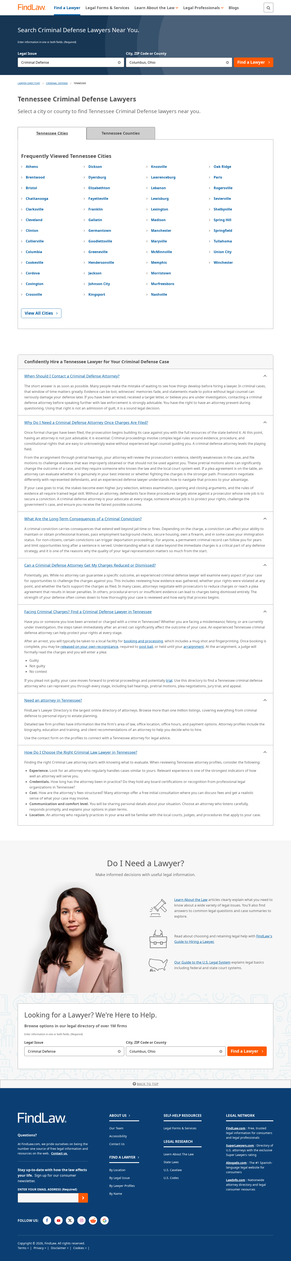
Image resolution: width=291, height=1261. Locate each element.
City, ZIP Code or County (146, 53)
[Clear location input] (227, 62)
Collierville (35, 241)
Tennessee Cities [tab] (52, 133)
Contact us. (59, 1153)
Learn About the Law (190, 899)
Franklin (95, 209)
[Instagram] (81, 1220)
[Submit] (83, 1198)
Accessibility (118, 1136)
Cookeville (34, 262)
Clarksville (34, 209)
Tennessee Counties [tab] (121, 133)
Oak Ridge (222, 166)
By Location (117, 1170)
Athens (32, 166)
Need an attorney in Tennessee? (53, 700)
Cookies (79, 1248)
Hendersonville (101, 262)
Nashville (159, 294)
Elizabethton (99, 188)
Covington (34, 283)
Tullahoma (223, 241)
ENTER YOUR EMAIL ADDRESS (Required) (47, 1189)
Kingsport (96, 294)
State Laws (171, 1162)
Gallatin (95, 220)
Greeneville (98, 251)
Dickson (95, 166)
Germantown (99, 230)
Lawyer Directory (29, 83)
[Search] (268, 7)
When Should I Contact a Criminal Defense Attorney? (72, 376)
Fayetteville (98, 198)
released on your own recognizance (89, 646)
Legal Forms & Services (180, 1128)
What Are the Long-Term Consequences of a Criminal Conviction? (83, 518)
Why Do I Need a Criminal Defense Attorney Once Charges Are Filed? (86, 422)
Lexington (159, 209)
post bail (146, 646)
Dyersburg (97, 177)
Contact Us (117, 1144)
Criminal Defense (57, 83)
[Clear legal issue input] (119, 62)
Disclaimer (59, 1248)
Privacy (39, 1248)
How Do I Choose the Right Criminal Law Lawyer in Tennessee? (80, 752)
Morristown (161, 273)
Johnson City (99, 283)
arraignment (193, 646)
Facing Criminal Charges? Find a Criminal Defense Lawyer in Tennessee (88, 611)
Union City (223, 251)
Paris (218, 177)
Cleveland (34, 220)
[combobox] (71, 62)
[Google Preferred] (104, 1220)
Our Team (116, 1128)
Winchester (223, 262)
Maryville (159, 241)
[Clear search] (119, 1051)
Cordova (33, 273)
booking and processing (143, 641)
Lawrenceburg (163, 177)
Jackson (95, 273)
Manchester (161, 230)
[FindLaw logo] (33, 8)
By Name (115, 1194)
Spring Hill (222, 220)
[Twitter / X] (70, 1220)
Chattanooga (37, 198)
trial (169, 680)
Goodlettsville (100, 241)
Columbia (34, 251)
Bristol (31, 188)
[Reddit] (93, 1220)
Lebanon (158, 188)
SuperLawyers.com (240, 1145)
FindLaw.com (235, 1128)
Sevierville (222, 198)
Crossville (34, 294)
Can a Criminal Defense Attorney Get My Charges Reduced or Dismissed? (90, 565)
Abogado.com (236, 1163)
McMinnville (161, 251)
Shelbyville (223, 209)
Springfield (223, 230)
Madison (158, 220)
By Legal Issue (119, 1178)
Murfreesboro (162, 283)
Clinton (32, 230)
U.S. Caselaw (173, 1170)
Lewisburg (160, 198)
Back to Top (147, 1084)
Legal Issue (27, 53)
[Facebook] (47, 1220)
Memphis (159, 262)
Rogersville (223, 188)
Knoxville (159, 166)
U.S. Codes (171, 1178)
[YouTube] (58, 1220)
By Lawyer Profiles (122, 1186)
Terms (22, 1248)
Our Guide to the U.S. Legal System (202, 962)
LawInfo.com (235, 1180)
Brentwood (35, 177)
